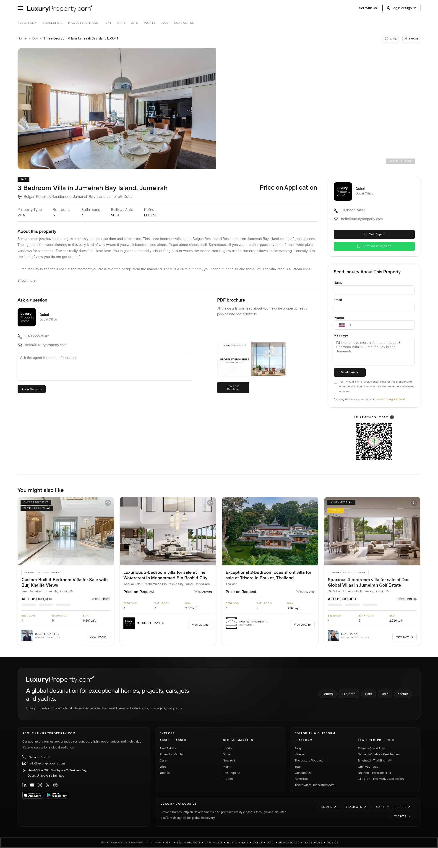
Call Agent (377, 234)
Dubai (227, 754)
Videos (299, 754)
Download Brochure (233, 387)
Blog (164, 23)
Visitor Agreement (392, 399)
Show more (27, 280)
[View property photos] (117, 108)
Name (338, 282)
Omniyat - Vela (368, 766)
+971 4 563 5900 (38, 757)
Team (298, 766)
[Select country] (342, 325)
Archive (332, 842)
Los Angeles (231, 773)
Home (22, 38)
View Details (98, 637)
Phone (339, 317)
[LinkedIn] (24, 785)
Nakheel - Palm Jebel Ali (374, 773)
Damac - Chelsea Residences (379, 754)
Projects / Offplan (172, 754)
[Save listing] (108, 503)
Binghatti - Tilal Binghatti (375, 760)
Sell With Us (368, 8)
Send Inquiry (349, 372)
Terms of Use (312, 842)
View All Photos (400, 161)
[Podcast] (55, 785)
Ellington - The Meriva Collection (381, 779)
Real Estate (53, 23)
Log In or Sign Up (404, 8)
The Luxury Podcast (309, 760)
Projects (348, 694)
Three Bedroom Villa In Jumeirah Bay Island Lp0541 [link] (80, 38)
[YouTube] (32, 785)
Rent (108, 23)
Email (338, 300)
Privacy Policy (289, 842)
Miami (227, 766)
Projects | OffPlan (83, 23)
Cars (121, 23)
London (228, 748)
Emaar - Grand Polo (371, 748)
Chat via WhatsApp (376, 246)
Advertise (26, 23)
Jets (134, 23)
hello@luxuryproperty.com (46, 763)
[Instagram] (40, 785)
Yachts (149, 23)
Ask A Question (31, 389)
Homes (327, 694)
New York (229, 760)
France (228, 779)
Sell (180, 842)
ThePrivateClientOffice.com (314, 785)
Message (341, 335)
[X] (48, 785)
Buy (35, 38)
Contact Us (184, 23)
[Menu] (20, 8)
